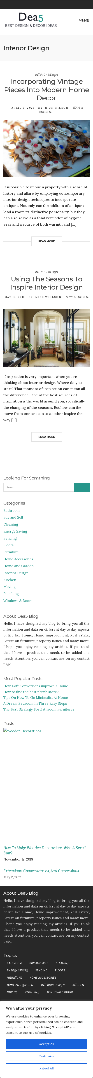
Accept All (46, 1044)
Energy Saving (15, 531)
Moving (9, 587)
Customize (47, 1056)
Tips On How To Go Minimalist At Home (35, 697)
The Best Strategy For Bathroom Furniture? (38, 709)
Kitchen (9, 580)
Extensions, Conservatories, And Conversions (41, 870)
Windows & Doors (17, 601)
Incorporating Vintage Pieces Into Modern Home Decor (46, 89)
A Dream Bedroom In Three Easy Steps (35, 703)
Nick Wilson (56, 107)
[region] (46, 1039)
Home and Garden (18, 566)
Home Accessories (18, 559)
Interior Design (46, 75)
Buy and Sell (13, 517)
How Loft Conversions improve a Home (35, 686)
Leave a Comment (78, 297)
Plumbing (11, 594)
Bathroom (11, 510)
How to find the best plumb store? (31, 692)
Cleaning (10, 524)
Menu (83, 20)
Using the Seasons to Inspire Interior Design (46, 283)
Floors (8, 545)
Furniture (11, 552)
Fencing (10, 538)
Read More (46, 241)
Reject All (46, 1068)
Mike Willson (48, 297)
